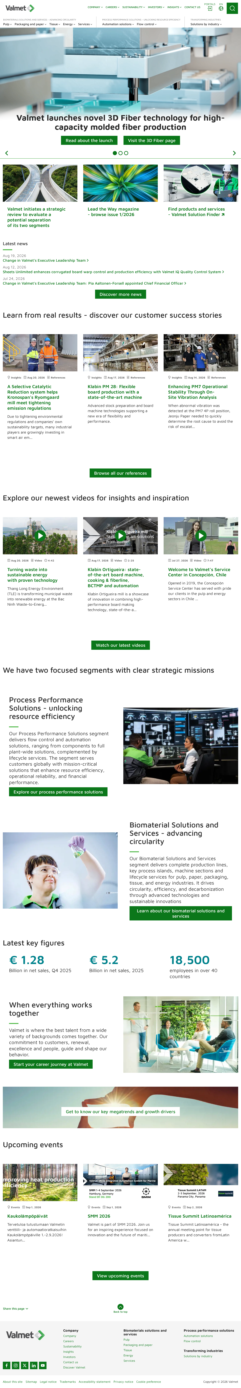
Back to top (120, 1311)
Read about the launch (89, 140)
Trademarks (68, 1381)
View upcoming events (120, 1275)
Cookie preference (148, 1381)
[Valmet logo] (20, 8)
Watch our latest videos (120, 645)
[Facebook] (6, 1365)
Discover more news (121, 294)
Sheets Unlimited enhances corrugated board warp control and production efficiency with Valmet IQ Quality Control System (112, 272)
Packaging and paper (138, 1344)
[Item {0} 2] (120, 153)
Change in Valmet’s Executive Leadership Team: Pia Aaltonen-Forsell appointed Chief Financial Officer (93, 283)
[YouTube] (43, 1365)
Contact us (70, 1362)
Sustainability (72, 1346)
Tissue (128, 1350)
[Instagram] (15, 1365)
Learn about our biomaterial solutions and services (181, 913)
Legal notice (48, 1381)
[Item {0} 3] (126, 153)
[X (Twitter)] (24, 1365)
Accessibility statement (95, 1381)
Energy (128, 1355)
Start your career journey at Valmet (51, 1064)
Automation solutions (198, 1335)
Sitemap (31, 1381)
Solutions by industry (198, 1356)
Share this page (13, 1308)
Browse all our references (120, 473)
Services (129, 1360)
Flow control (192, 1341)
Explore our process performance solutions (58, 791)
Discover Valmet (74, 1367)
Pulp (127, 1339)
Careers (68, 1341)
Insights (68, 1351)
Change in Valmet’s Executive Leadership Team (44, 260)
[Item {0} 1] (115, 153)
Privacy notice (123, 1381)
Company (69, 1335)
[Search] (232, 8)
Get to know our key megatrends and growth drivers (120, 1111)
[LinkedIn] (33, 1365)
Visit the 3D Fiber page (151, 140)
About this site (13, 1381)
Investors (69, 1357)
